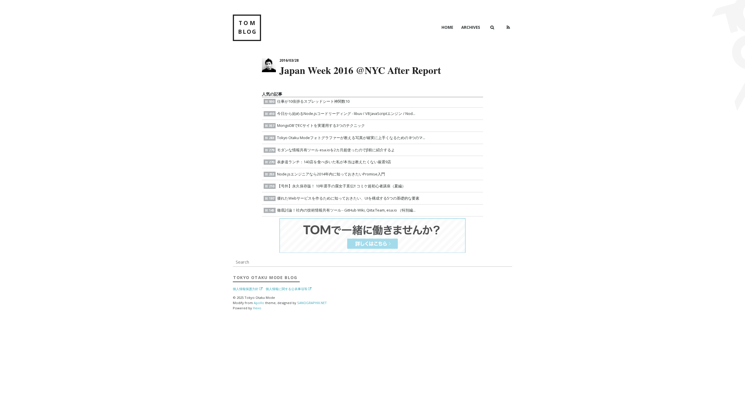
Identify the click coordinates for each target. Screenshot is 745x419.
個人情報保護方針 (245, 289)
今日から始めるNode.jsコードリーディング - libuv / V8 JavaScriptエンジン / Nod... (342, 113)
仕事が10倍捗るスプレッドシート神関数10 (309, 101)
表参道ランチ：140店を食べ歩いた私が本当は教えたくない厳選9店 (330, 161)
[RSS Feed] (508, 27)
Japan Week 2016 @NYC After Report (360, 70)
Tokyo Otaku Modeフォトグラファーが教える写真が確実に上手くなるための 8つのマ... (347, 137)
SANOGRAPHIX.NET (312, 303)
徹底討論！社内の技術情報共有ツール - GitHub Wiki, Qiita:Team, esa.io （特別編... (342, 210)
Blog (265, 277)
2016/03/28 (289, 60)
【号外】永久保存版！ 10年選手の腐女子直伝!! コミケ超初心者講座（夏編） (337, 186)
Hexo (257, 308)
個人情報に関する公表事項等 (286, 289)
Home (447, 27)
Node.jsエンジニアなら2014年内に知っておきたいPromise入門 (327, 174)
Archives (470, 27)
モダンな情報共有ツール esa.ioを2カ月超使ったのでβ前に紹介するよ (332, 149)
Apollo (259, 303)
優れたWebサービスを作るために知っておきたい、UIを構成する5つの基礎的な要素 (344, 198)
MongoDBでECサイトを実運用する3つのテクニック (317, 125)
